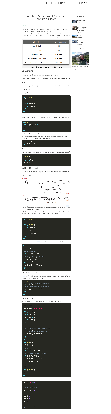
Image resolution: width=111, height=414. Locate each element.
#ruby (23, 25)
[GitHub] (84, 3)
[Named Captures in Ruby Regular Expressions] (74, 28)
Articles (50, 8)
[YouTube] (80, 3)
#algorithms (26, 25)
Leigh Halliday (55, 3)
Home (45, 8)
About (56, 8)
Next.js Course (63, 8)
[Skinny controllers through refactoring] (74, 41)
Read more (74, 72)
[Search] (87, 3)
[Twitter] (82, 3)
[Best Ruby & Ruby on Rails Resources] (74, 21)
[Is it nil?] (74, 36)
